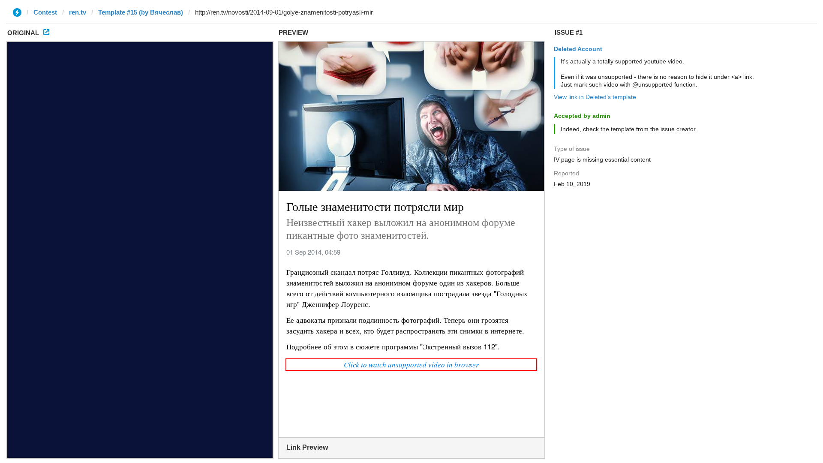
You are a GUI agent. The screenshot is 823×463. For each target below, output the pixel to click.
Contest (45, 12)
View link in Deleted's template (595, 96)
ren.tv (77, 12)
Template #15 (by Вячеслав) (140, 12)
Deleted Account (578, 48)
